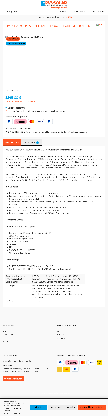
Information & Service (67, 326)
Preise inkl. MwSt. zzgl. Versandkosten (21, 101)
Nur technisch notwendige (62, 407)
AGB (4, 331)
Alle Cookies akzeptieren (92, 407)
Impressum (8, 335)
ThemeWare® (67, 393)
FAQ (58, 331)
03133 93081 (7, 365)
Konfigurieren (38, 407)
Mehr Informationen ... (13, 413)
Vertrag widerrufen (13, 379)
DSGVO (6, 338)
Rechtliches (8, 326)
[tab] (12, 142)
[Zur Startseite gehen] (54, 5)
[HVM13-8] (53, 64)
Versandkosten (50, 392)
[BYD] (99, 27)
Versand (61, 338)
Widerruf (7, 342)
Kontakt (61, 335)
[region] (54, 64)
